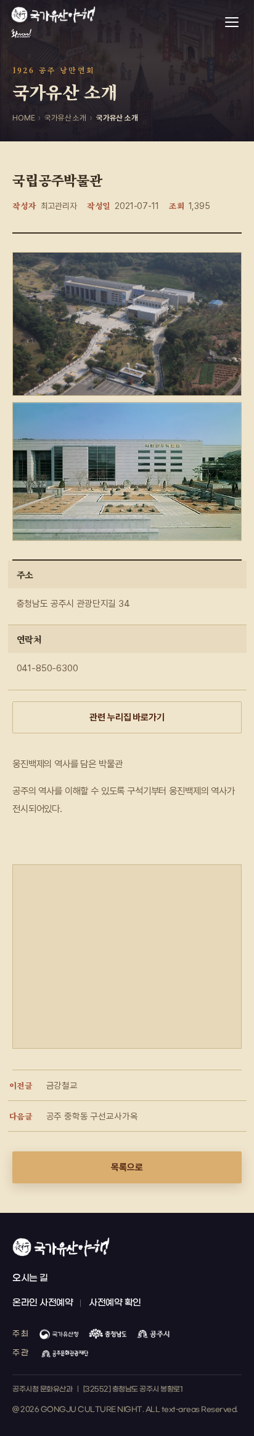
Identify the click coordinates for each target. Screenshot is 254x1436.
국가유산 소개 (65, 117)
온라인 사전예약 (42, 1303)
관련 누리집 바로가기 (126, 717)
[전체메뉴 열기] (232, 22)
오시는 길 (30, 1278)
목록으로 (126, 1167)
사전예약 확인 (115, 1303)
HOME (23, 117)
